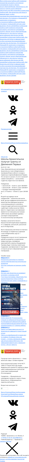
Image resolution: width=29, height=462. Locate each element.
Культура (4, 394)
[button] (13, 136)
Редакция (11, 396)
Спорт (9, 394)
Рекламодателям (6, 129)
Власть (3, 143)
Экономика (21, 143)
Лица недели (19, 394)
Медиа (13, 394)
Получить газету (13, 89)
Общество (14, 143)
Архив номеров (19, 396)
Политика (8, 143)
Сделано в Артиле (5, 441)
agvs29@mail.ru (17, 437)
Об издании (4, 89)
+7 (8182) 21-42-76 (6, 437)
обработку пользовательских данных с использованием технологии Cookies (13, 459)
